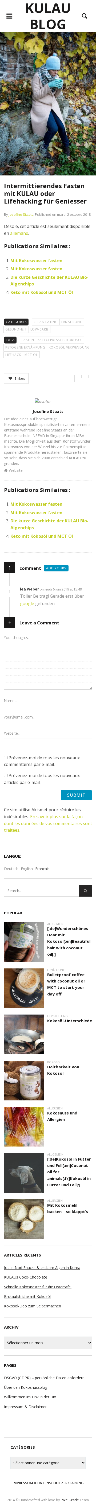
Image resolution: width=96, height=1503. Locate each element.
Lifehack (13, 354)
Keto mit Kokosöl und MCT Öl (41, 292)
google (27, 603)
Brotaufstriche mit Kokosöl (27, 1296)
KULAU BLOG (48, 16)
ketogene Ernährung (25, 347)
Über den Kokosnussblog (25, 1387)
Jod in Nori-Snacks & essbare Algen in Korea (42, 1267)
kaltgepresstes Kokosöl (60, 340)
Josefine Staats (21, 214)
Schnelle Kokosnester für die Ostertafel (37, 1286)
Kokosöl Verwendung (69, 347)
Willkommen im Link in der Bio (30, 1396)
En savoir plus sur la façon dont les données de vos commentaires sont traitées (48, 823)
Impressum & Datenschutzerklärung (48, 1482)
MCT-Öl (31, 354)
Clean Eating (46, 322)
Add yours (56, 568)
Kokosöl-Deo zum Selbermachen (32, 1305)
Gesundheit (16, 329)
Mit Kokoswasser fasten (36, 260)
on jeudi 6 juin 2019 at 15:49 (61, 589)
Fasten (28, 340)
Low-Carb (39, 329)
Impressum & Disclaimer (25, 1406)
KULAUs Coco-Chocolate (25, 1277)
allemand (19, 233)
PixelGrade (70, 1499)
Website (16, 470)
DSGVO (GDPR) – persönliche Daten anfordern (44, 1377)
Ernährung (72, 322)
